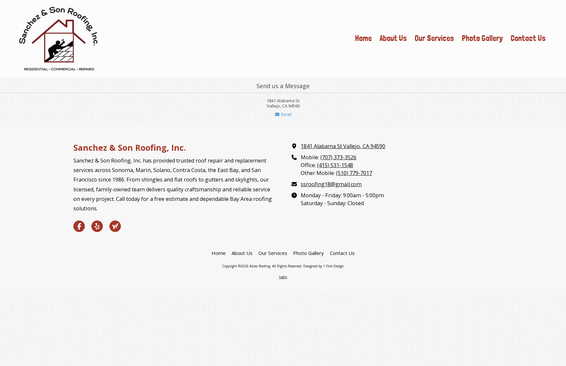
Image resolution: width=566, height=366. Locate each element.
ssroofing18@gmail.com (331, 184)
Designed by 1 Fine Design (323, 266)
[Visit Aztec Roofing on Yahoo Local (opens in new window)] (115, 226)
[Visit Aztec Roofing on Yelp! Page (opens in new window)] (97, 226)
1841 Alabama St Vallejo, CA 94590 (343, 146)
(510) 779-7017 (354, 173)
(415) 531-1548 (335, 165)
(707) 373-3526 (338, 157)
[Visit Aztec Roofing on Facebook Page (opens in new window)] (79, 226)
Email (285, 114)
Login (283, 277)
